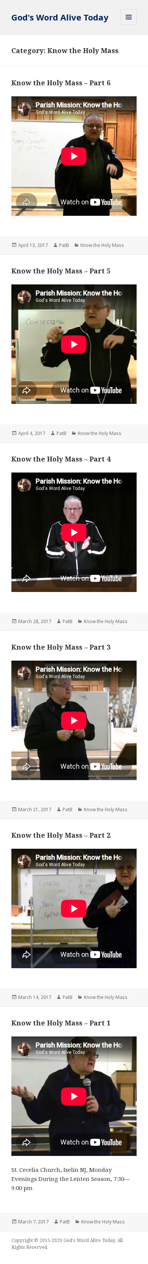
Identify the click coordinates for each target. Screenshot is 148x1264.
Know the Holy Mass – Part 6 (60, 82)
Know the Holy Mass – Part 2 (60, 835)
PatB (64, 245)
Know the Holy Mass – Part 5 (60, 270)
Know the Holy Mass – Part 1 (60, 1022)
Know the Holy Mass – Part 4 (60, 458)
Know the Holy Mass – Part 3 (60, 647)
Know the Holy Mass (102, 245)
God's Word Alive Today (60, 17)
